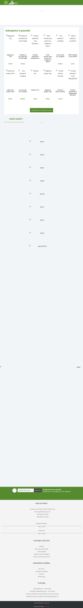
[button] (6, 2)
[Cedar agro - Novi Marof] (13, 2)
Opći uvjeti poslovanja (41, 549)
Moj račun (41, 569)
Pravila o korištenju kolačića (41, 557)
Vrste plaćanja (41, 551)
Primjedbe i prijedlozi (41, 571)
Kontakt (41, 574)
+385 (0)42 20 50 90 (42, 514)
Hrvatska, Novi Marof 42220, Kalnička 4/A (42, 509)
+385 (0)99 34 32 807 (42, 517)
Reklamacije (41, 577)
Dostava (41, 546)
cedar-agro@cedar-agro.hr (42, 512)
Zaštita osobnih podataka (41, 554)
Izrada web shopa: (39, 606)
